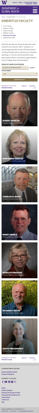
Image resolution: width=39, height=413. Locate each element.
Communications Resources (11, 395)
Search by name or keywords (13, 64)
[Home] (10, 10)
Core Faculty (7, 26)
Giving (35, 3)
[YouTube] (6, 382)
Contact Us (29, 3)
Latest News (6, 397)
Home (3, 17)
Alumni (20, 2)
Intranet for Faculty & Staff (11, 393)
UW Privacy (5, 411)
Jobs (3, 402)
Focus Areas (6, 71)
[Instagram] (9, 382)
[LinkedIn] (12, 382)
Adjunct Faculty (8, 28)
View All (24, 86)
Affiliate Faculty (8, 33)
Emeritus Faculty (9, 35)
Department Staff (9, 38)
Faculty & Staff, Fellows (30, 2)
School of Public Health (9, 372)
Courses (14, 2)
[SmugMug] (15, 382)
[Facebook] (3, 382)
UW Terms (13, 411)
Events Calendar (7, 390)
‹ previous (32, 86)
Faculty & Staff (11, 17)
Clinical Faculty (8, 31)
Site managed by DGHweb (25, 411)
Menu (35, 7)
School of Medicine (8, 374)
